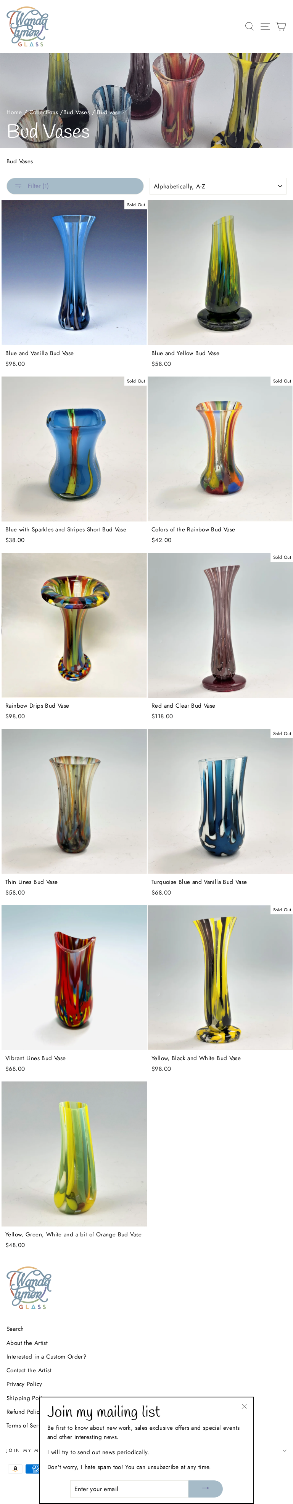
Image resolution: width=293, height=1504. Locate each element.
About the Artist (27, 1343)
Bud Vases (76, 112)
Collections (43, 112)
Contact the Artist (29, 1370)
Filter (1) (37, 186)
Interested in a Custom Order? (46, 1356)
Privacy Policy (24, 1384)
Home (14, 112)
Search (15, 1329)
